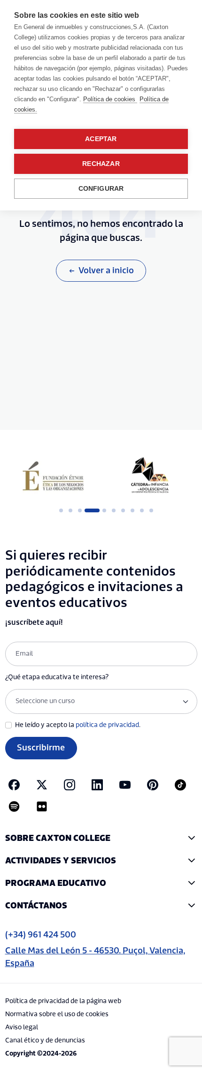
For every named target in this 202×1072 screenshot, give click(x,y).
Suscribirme (41, 748)
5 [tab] (104, 510)
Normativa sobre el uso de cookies (57, 1014)
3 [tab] (80, 510)
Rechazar (101, 163)
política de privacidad (107, 725)
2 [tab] (70, 510)
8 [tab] (132, 510)
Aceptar (101, 138)
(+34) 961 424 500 (40, 935)
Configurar (101, 188)
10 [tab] (151, 510)
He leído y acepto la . (77, 725)
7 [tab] (123, 510)
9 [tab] (142, 510)
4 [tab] (89, 510)
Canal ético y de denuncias (45, 1040)
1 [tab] (61, 510)
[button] (101, 838)
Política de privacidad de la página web (63, 1001)
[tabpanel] (53, 475)
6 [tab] (113, 510)
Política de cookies (110, 99)
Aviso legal (21, 1027)
